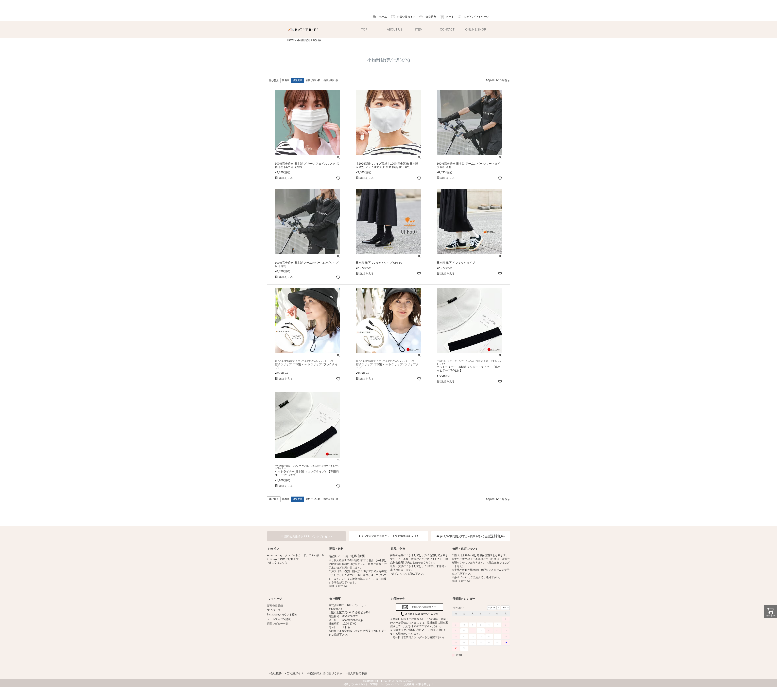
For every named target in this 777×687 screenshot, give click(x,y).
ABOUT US (394, 29)
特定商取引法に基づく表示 (325, 673)
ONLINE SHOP (475, 29)
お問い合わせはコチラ (424, 607)
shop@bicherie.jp (352, 619)
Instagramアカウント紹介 (282, 614)
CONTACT (447, 29)
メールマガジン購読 (279, 619)
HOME (291, 40)
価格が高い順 (330, 80)
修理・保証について (465, 548)
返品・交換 (398, 548)
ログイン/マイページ (476, 16)
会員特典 (431, 16)
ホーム (383, 16)
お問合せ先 (398, 598)
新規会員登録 (275, 605)
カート (450, 16)
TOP (364, 29)
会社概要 (335, 598)
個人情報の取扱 (357, 673)
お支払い (273, 548)
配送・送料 (336, 548)
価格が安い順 (313, 80)
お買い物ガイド (406, 16)
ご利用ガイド (295, 673)
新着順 (285, 80)
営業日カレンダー (463, 598)
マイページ (275, 598)
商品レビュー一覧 (277, 623)
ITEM (418, 29)
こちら (283, 562)
